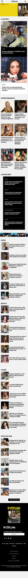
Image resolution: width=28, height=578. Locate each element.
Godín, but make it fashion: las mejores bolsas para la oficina (17, 246)
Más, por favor (14, 499)
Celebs (3, 48)
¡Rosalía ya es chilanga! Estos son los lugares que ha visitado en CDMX (17, 415)
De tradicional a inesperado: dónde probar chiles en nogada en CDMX (17, 451)
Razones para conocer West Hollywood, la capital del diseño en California (17, 491)
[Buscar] (25, 1)
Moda (3, 240)
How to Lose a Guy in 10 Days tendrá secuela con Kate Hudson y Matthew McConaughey (21, 165)
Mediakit (14, 556)
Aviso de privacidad (14, 551)
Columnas (14, 545)
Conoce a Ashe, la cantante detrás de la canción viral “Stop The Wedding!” (20, 140)
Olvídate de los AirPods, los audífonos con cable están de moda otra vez (17, 442)
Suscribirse (14, 534)
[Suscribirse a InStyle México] (14, 514)
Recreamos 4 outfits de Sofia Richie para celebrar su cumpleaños (17, 265)
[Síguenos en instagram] (6, 538)
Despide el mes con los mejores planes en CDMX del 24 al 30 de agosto (18, 461)
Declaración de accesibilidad (14, 560)
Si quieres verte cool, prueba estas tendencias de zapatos (17, 255)
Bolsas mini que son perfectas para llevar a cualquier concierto (16, 275)
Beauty (4, 84)
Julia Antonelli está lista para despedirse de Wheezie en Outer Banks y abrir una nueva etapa (17, 425)
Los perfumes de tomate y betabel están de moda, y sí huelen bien (17, 348)
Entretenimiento (9, 210)
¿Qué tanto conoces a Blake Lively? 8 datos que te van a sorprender (17, 395)
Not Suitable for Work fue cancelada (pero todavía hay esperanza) (7, 165)
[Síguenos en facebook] (4, 538)
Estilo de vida (6, 436)
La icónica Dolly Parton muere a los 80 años (16, 385)
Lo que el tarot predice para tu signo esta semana (17, 471)
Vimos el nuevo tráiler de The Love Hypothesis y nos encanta (20, 116)
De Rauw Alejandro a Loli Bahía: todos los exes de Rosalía (16, 375)
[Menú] (2, 1)
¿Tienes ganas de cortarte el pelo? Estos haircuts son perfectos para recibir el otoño (13, 203)
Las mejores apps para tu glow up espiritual (16, 481)
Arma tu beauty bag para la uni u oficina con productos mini (17, 329)
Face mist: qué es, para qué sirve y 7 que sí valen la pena (17, 358)
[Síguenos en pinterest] (10, 538)
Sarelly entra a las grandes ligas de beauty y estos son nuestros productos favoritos (13, 88)
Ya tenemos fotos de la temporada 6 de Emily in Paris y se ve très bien (7, 140)
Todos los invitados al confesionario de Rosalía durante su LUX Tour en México (14, 223)
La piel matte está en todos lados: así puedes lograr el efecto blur (13, 193)
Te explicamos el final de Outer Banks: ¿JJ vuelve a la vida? (13, 213)
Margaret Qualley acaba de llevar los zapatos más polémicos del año (17, 295)
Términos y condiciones (14, 553)
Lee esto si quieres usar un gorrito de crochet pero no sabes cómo (17, 285)
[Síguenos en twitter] (8, 538)
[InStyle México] (14, 1)
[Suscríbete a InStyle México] (14, 9)
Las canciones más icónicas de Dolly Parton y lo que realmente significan (7, 116)
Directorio (14, 558)
